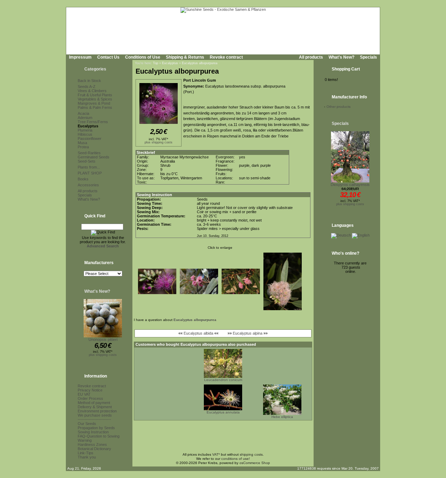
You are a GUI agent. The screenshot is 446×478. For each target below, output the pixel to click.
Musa (82, 143)
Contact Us (108, 57)
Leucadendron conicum (223, 380)
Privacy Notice (90, 390)
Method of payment (94, 403)
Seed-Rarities (89, 153)
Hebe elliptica (282, 417)
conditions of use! (235, 459)
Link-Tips (85, 453)
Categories (95, 69)
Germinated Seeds (93, 157)
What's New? (341, 57)
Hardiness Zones (92, 444)
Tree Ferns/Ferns (93, 122)
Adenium (85, 117)
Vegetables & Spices (95, 99)
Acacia (83, 113)
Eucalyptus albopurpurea (199, 63)
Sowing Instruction (93, 432)
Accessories (88, 185)
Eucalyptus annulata (223, 412)
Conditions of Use (142, 57)
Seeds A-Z (86, 86)
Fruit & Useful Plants (95, 95)
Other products (338, 107)
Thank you (87, 457)
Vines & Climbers (92, 91)
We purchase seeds (95, 415)
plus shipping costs (103, 355)
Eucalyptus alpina (247, 333)
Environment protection (97, 411)
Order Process (90, 398)
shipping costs (251, 454)
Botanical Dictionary (94, 449)
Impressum (80, 57)
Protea (83, 147)
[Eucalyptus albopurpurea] (158, 124)
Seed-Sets (86, 161)
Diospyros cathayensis (350, 184)
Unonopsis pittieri (103, 339)
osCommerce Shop (254, 463)
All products (311, 57)
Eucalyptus (88, 126)
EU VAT (84, 394)
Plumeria (85, 130)
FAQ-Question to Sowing (99, 436)
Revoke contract (226, 57)
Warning (85, 440)
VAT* (216, 454)
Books (83, 179)
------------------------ (94, 419)
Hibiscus (85, 134)
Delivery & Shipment (95, 407)
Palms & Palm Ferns (95, 107)
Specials (368, 57)
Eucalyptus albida (198, 333)
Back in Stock (89, 81)
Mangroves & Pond (94, 103)
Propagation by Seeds (96, 428)
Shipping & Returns (185, 57)
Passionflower (89, 138)
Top (155, 63)
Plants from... (89, 167)
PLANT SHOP (90, 173)
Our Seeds (87, 423)
